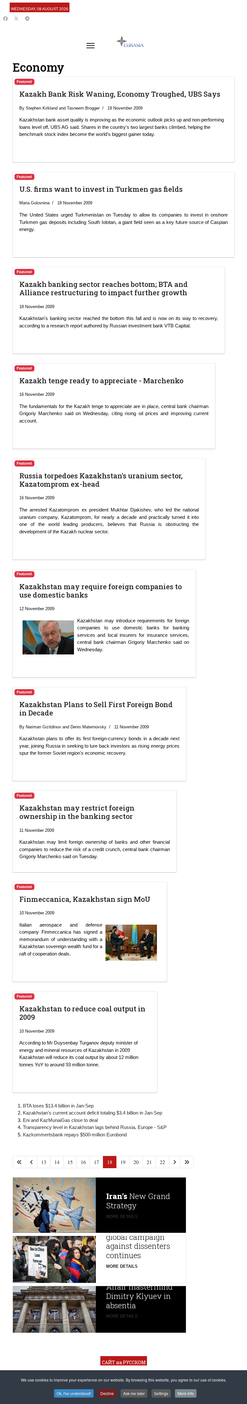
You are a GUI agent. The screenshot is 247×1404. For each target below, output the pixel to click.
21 (149, 1162)
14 (56, 1162)
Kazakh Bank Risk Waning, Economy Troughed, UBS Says (119, 94)
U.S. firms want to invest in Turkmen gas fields (101, 189)
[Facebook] (5, 18)
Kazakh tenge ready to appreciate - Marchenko (101, 380)
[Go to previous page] (31, 1162)
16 (83, 1162)
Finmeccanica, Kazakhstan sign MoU (84, 899)
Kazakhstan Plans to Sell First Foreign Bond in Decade (96, 708)
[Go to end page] (187, 1162)
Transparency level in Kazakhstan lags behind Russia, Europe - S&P (95, 1127)
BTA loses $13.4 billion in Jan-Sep (58, 1105)
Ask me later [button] (134, 1393)
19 (122, 1162)
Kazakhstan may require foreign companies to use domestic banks (100, 591)
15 (70, 1162)
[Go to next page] (174, 1162)
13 (43, 1162)
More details (122, 1216)
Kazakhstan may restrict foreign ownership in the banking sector (76, 812)
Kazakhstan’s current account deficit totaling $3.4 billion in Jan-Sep (92, 1112)
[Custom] (27, 18)
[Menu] (91, 45)
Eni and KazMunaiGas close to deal (60, 1120)
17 (96, 1162)
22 (162, 1162)
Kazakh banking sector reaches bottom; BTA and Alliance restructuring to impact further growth (103, 288)
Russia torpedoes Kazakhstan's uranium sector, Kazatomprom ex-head (101, 480)
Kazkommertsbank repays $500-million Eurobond (75, 1134)
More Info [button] (186, 1393)
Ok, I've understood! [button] (74, 1393)
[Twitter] (16, 18)
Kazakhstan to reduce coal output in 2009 (82, 1013)
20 (136, 1162)
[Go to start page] (19, 1162)
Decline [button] (107, 1393)
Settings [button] (161, 1393)
